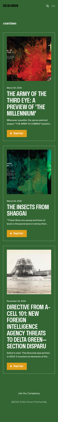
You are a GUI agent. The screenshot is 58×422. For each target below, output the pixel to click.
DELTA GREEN (10, 5)
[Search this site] (47, 6)
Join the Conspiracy (29, 393)
